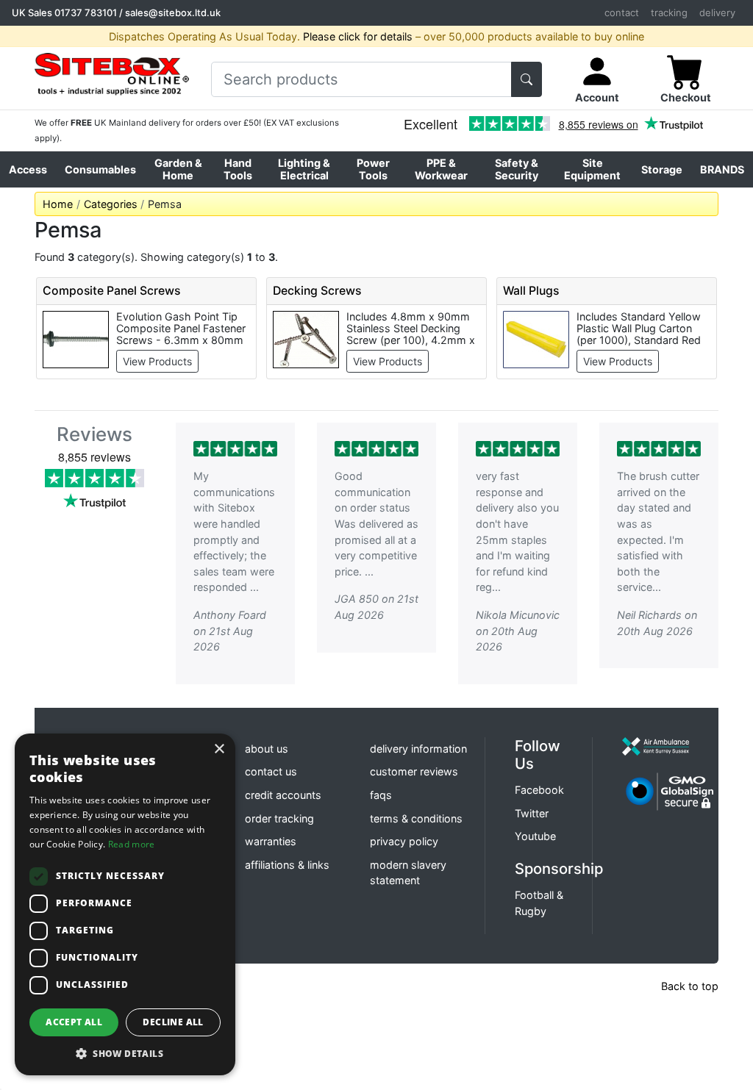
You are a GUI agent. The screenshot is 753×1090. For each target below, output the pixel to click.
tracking (669, 12)
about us (266, 748)
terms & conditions (416, 818)
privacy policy (404, 841)
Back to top (689, 986)
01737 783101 (85, 12)
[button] (125, 1053)
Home (58, 204)
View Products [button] (157, 361)
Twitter (532, 813)
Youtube (535, 836)
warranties (270, 841)
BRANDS (722, 169)
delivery (717, 12)
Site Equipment (592, 169)
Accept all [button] (74, 1022)
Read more (131, 844)
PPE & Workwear (441, 169)
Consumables (100, 169)
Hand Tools (238, 169)
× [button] (218, 749)
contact (621, 12)
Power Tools (373, 169)
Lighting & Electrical (304, 169)
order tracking (279, 818)
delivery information (418, 748)
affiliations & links (287, 864)
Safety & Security (516, 169)
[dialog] (125, 904)
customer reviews (414, 771)
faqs (381, 795)
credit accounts (283, 795)
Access (28, 169)
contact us (271, 771)
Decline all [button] (173, 1022)
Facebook (539, 790)
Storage (661, 169)
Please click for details (358, 36)
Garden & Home (178, 169)
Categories (111, 204)
